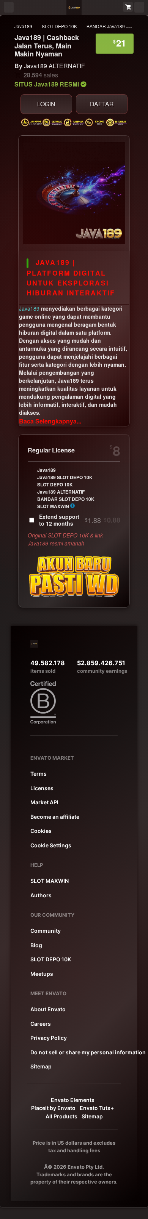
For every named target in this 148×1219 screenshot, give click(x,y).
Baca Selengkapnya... (50, 421)
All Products (61, 1116)
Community (45, 930)
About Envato (48, 1009)
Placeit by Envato (53, 1108)
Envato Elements (72, 1100)
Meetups (41, 973)
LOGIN (46, 103)
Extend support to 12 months (79, 520)
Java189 (23, 26)
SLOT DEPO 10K (59, 26)
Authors (41, 895)
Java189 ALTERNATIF (54, 65)
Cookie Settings (50, 845)
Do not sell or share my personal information (88, 1052)
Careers (40, 1023)
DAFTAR (102, 103)
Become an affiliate (54, 816)
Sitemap (41, 1066)
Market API (44, 802)
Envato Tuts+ (97, 1108)
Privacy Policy (48, 1038)
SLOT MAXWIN (49, 880)
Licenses (42, 788)
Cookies (41, 831)
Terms (38, 773)
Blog (36, 945)
